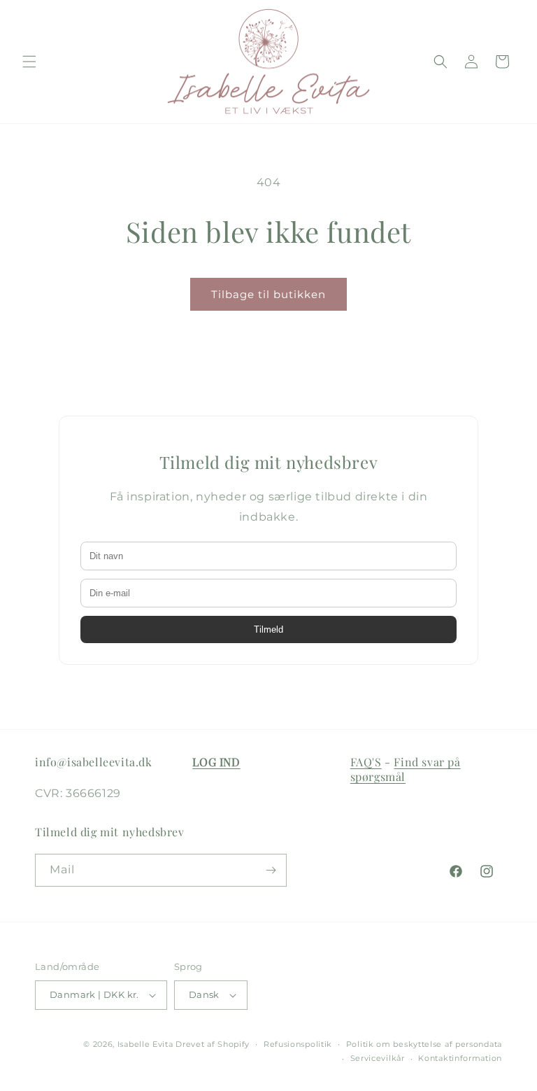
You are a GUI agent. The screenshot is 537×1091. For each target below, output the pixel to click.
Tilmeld (268, 629)
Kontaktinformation (460, 1058)
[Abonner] (270, 870)
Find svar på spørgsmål (405, 769)
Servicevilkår (377, 1058)
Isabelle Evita (145, 1044)
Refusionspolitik (298, 1044)
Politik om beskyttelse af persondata (424, 1044)
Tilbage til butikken (268, 294)
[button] (29, 61)
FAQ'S (366, 761)
